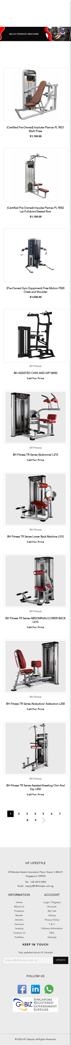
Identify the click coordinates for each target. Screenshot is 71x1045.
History (52, 915)
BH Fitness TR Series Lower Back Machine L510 (35, 536)
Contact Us (19, 933)
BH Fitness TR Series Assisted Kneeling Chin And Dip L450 (35, 787)
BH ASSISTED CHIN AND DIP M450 (35, 373)
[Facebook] (22, 989)
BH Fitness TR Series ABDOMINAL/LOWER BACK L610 (35, 620)
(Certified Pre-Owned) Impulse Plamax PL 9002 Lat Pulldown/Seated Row (35, 209)
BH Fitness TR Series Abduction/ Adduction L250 (35, 704)
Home (19, 902)
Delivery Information (52, 928)
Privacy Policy (52, 920)
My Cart (52, 911)
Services (19, 924)
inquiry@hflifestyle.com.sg (38, 886)
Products (19, 911)
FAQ (52, 933)
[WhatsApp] (49, 989)
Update (60, 960)
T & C (52, 924)
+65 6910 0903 (37, 882)
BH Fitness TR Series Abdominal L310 (35, 455)
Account (51, 906)
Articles (19, 920)
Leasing (19, 928)
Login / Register (52, 902)
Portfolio (19, 937)
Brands (19, 915)
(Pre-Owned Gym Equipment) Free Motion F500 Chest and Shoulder (35, 290)
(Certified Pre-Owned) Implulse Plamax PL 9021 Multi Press (35, 129)
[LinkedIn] (36, 989)
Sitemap (52, 937)
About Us (19, 906)
